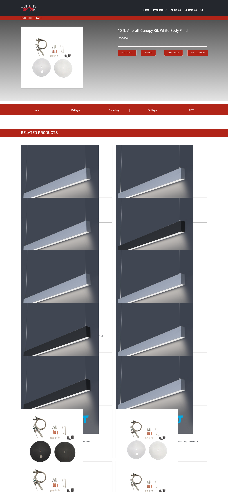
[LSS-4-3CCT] (60, 200)
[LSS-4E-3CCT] (60, 253)
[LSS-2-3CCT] (60, 147)
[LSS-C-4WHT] (147, 464)
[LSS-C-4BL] (52, 464)
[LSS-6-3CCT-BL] (60, 305)
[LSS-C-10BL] (52, 411)
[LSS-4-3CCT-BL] (154, 200)
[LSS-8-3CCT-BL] (60, 358)
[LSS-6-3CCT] (154, 253)
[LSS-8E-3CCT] (154, 358)
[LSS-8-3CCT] (154, 305)
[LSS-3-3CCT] (154, 147)
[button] (202, 9)
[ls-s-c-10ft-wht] (52, 58)
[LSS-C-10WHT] (147, 411)
